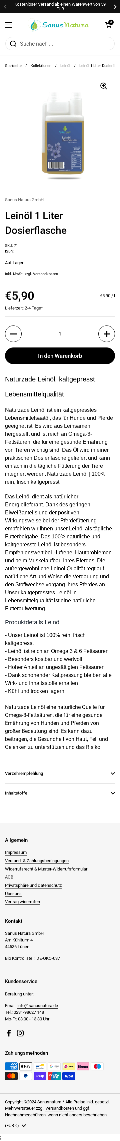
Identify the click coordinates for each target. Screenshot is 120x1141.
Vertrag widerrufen (22, 901)
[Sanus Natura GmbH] (58, 25)
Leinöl (65, 66)
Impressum (16, 852)
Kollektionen (41, 66)
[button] (108, 25)
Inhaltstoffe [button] (16, 793)
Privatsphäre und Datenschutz (33, 885)
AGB (9, 876)
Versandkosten (45, 274)
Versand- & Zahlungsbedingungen (37, 860)
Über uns (13, 893)
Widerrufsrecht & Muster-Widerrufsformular (46, 868)
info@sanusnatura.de (37, 1005)
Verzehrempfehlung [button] (24, 773)
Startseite (13, 66)
